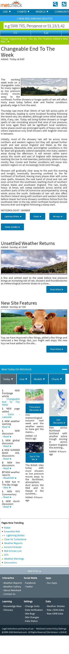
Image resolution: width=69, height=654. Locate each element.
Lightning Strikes (15, 535)
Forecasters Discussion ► (35, 408)
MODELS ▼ (42, 11)
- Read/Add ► (9, 478)
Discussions (10, 562)
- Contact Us (8, 594)
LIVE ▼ (7, 11)
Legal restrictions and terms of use (17, 628)
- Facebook (30, 582)
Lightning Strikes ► (13, 216)
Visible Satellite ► (12, 226)
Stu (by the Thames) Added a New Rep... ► (34, 40)
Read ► (6, 426)
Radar (7, 527)
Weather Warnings (14, 558)
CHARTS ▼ (23, 11)
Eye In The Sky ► (35, 458)
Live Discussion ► (59, 421)
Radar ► (37, 216)
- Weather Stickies (55, 606)
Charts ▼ (57, 379)
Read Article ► (56, 289)
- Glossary (7, 609)
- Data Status (31, 621)
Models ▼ (39, 379)
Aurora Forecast (13, 547)
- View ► (6, 487)
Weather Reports (13, 543)
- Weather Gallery (11, 586)
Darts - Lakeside (11, 416)
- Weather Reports (12, 582)
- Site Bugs (29, 613)
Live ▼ (24, 379)
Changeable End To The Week (11, 401)
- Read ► (7, 436)
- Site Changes (31, 617)
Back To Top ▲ (34, 571)
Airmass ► (58, 216)
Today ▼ (8, 379)
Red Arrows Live (13, 551)
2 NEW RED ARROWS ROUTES (34, 18)
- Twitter (28, 586)
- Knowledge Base (12, 606)
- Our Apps (51, 582)
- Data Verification (33, 609)
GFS (6, 554)
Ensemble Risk (12, 531)
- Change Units (32, 606)
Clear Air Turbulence (15, 539)
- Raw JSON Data (55, 609)
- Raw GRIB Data (54, 613)
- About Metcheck (11, 590)
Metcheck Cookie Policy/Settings (51, 628)
